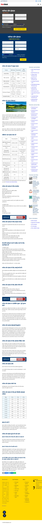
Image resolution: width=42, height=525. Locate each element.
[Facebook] (36, 1)
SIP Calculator (34, 224)
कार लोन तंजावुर (35, 176)
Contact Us (27, 501)
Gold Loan (17, 488)
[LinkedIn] (40, 1)
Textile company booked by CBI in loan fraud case (36, 191)
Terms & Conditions (20, 24)
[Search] (40, 4)
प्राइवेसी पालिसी (6, 54)
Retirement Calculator (35, 222)
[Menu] (38, 4)
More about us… (4, 505)
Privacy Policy (10, 24)
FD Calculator (34, 226)
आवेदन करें (23, 59)
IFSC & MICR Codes (35, 228)
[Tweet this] (9, 473)
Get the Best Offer (20, 29)
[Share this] (6, 473)
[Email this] (3, 473)
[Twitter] (38, 1)
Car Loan (16, 490)
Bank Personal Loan (35, 72)
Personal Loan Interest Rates (11, 181)
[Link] (4, 4)
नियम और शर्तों (15, 54)
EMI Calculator (34, 220)
